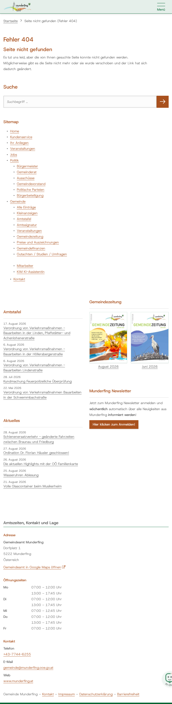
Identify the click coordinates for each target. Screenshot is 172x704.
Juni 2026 (150, 366)
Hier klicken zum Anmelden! (114, 424)
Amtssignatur (27, 225)
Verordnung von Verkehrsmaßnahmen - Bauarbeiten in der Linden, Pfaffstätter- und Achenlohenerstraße (36, 333)
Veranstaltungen (22, 148)
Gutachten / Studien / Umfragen (42, 254)
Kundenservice (21, 137)
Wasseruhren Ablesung (21, 475)
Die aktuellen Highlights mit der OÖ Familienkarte (40, 464)
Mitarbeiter (25, 266)
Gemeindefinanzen (31, 248)
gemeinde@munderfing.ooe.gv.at (28, 667)
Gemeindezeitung (30, 236)
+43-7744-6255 (17, 654)
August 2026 (108, 366)
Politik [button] (14, 160)
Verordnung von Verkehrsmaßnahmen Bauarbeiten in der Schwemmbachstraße (42, 395)
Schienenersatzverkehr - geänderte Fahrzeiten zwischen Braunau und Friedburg (38, 439)
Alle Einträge (26, 207)
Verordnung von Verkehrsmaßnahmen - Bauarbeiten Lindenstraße (34, 367)
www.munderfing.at (18, 681)
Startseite (10, 21)
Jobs (13, 154)
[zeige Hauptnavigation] (161, 6)
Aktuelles (11, 420)
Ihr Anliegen (19, 143)
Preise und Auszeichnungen (38, 242)
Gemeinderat (27, 172)
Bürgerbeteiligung (30, 195)
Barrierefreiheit (128, 694)
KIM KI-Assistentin (31, 272)
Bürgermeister (27, 166)
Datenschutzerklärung (96, 694)
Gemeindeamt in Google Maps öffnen (34, 567)
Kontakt (19, 279)
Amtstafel (24, 219)
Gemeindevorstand (31, 184)
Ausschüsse (25, 178)
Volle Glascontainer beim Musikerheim (32, 486)
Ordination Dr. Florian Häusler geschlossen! (36, 453)
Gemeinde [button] (18, 201)
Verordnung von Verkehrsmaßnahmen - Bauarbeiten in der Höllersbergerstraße (34, 351)
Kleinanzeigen (27, 213)
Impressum (66, 694)
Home (14, 131)
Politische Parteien (30, 189)
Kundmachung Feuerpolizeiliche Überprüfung (37, 381)
